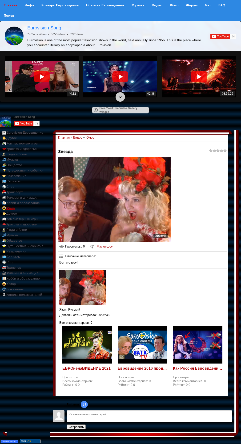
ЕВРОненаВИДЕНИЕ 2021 (86, 368)
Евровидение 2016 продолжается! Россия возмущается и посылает (142, 368)
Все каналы (15, 289)
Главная (64, 137)
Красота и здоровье (21, 149)
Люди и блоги (16, 154)
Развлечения (16, 176)
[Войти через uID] (84, 404)
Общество (14, 165)
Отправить (76, 427)
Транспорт (14, 192)
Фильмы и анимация (22, 197)
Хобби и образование (23, 203)
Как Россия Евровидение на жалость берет (197, 368)
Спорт (11, 186)
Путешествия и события (24, 170)
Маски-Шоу (105, 246)
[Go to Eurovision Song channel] (14, 36)
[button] (120, 56)
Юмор (10, 208)
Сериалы (13, 181)
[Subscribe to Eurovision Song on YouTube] (223, 36)
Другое (11, 138)
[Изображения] (82, 287)
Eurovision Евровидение (24, 132)
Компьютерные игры (22, 143)
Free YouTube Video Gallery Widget (118, 110)
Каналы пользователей (24, 294)
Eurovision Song (44, 27)
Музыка (12, 159)
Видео (77, 137)
